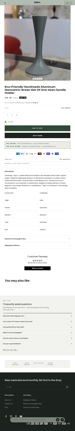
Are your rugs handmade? (12, 344)
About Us (8, 400)
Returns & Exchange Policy (32, 403)
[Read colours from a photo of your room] (57, 420)
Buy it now (37, 135)
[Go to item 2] (36, 78)
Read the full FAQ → (10, 349)
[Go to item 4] (40, 78)
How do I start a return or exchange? (15, 338)
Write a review (37, 268)
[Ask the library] (62, 420)
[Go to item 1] (34, 78)
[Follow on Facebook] (6, 416)
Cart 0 (68, 3)
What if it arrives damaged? (12, 332)
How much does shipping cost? (13, 316)
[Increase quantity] (17, 115)
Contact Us (9, 403)
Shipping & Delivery (29, 400)
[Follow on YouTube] (21, 416)
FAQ (6, 407)
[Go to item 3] (38, 78)
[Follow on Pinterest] (16, 416)
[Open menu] (5, 3)
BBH (37, 2)
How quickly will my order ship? (13, 327)
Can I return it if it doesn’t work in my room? (18, 321)
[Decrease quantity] (7, 115)
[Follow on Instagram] (11, 416)
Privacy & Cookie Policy (31, 407)
